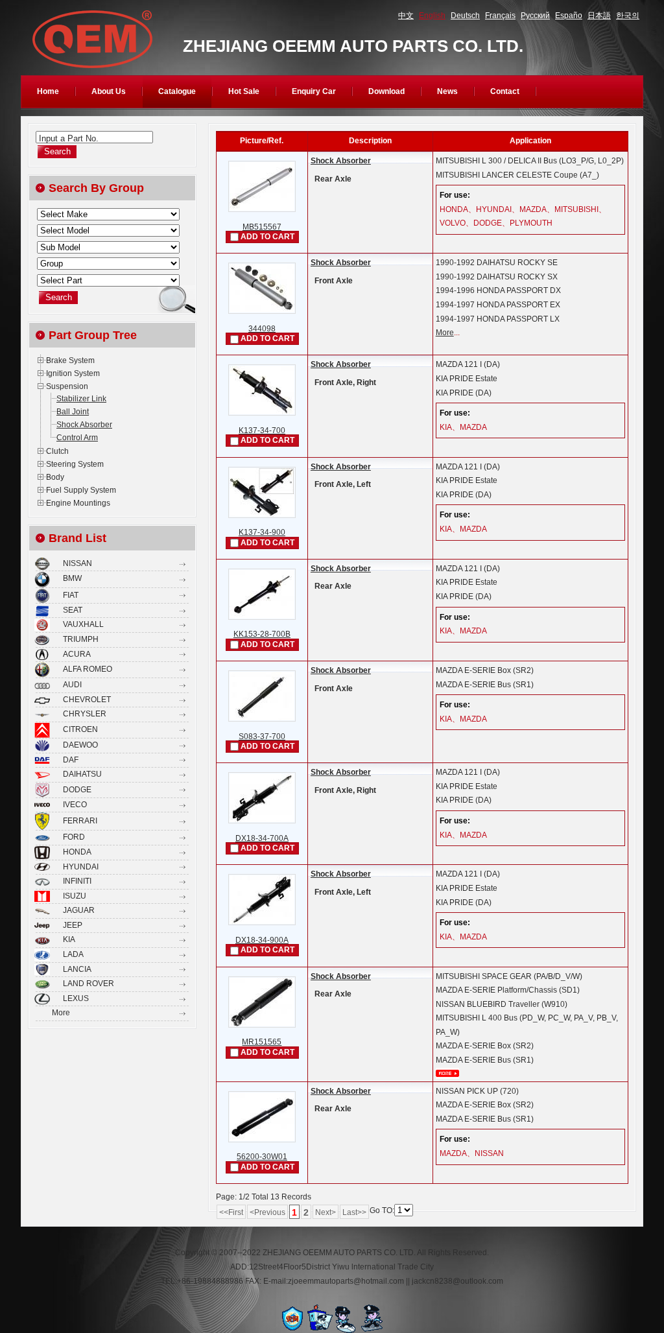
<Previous (267, 1212)
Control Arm (77, 437)
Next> (325, 1212)
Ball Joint (72, 411)
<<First (231, 1212)
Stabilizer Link (81, 398)
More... (447, 1073)
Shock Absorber (341, 160)
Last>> (354, 1212)
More (445, 332)
